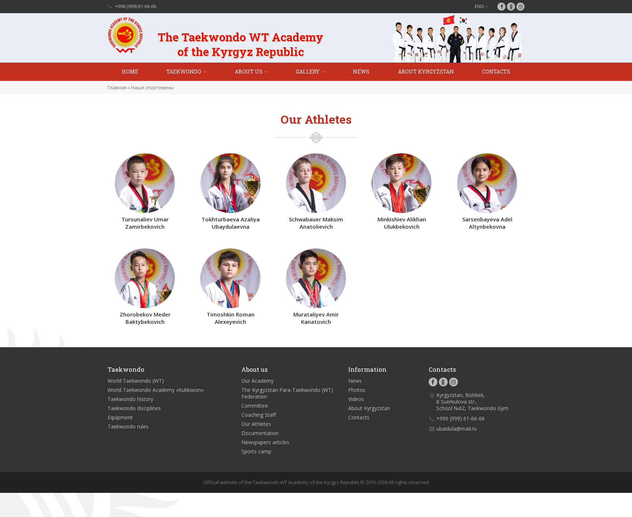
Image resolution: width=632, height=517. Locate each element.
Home (130, 71)
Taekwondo (183, 71)
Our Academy (257, 380)
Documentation (260, 433)
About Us (249, 71)
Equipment (120, 417)
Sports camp (256, 451)
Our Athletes (256, 423)
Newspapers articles (265, 442)
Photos (356, 389)
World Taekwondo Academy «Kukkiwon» (156, 389)
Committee (254, 405)
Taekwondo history (130, 399)
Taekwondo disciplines (134, 408)
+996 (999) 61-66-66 (135, 6)
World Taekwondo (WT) (136, 380)
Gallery (308, 71)
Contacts (496, 71)
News (361, 71)
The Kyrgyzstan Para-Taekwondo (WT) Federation (287, 393)
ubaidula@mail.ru (456, 428)
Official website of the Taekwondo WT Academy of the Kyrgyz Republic (281, 482)
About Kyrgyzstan (426, 71)
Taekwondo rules (128, 426)
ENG (480, 6)
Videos (356, 399)
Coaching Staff (258, 414)
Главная (117, 87)
